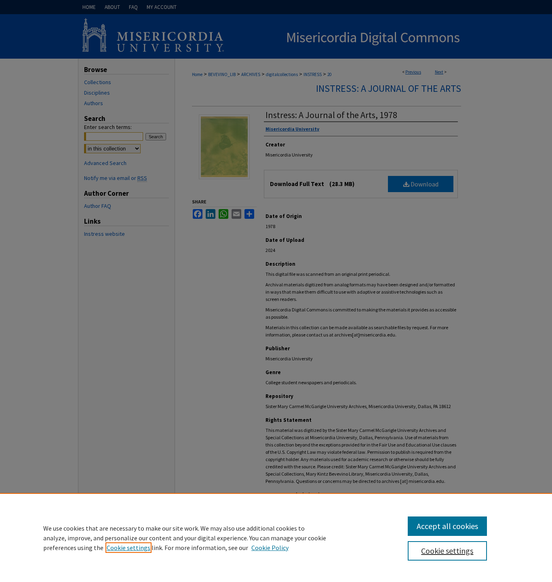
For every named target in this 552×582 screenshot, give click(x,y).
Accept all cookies (447, 526)
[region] (276, 537)
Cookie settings (128, 548)
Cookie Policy (270, 548)
